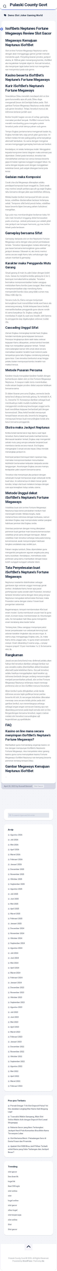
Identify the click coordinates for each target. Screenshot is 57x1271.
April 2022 (14, 1076)
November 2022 (17, 1052)
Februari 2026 (16, 859)
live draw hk (13, 1176)
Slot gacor (12, 1229)
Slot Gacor (38, 786)
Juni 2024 (14, 958)
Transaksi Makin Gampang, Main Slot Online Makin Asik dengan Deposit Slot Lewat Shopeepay (27, 1120)
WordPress (27, 1261)
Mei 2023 (14, 1022)
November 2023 (17, 992)
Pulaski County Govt (28, 4)
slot (9, 1196)
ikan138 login (14, 1186)
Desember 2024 (17, 928)
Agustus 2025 (16, 889)
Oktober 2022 (16, 1056)
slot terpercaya (14, 1215)
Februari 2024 (16, 978)
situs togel (12, 1210)
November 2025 (17, 874)
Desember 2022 (17, 1047)
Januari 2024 (16, 983)
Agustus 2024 (16, 948)
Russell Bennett (25, 786)
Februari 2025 (16, 918)
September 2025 (17, 884)
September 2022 (17, 1061)
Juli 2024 (14, 953)
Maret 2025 (15, 914)
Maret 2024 (15, 973)
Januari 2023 (16, 1042)
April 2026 (14, 850)
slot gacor (12, 1172)
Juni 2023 (14, 1017)
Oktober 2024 (16, 938)
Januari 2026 (16, 864)
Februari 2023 (16, 1037)
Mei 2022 (14, 1071)
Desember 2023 (17, 987)
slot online (12, 1191)
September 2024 (17, 943)
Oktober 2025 (16, 879)
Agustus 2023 (16, 1007)
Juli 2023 (14, 1012)
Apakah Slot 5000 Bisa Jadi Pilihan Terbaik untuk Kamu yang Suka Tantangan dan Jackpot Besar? (28, 1149)
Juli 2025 (14, 894)
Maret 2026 (15, 855)
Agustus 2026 (16, 835)
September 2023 (17, 1002)
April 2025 (14, 909)
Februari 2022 (16, 1086)
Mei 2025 (14, 904)
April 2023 (14, 1027)
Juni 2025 (14, 899)
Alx (43, 1261)
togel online (13, 1201)
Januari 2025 (16, 923)
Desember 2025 (17, 869)
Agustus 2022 (16, 1066)
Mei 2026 (14, 845)
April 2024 (14, 968)
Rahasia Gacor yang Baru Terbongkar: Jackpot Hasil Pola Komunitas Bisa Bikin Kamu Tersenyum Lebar (28, 1130)
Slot (10, 1224)
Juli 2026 (14, 840)
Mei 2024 (14, 963)
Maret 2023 (15, 1032)
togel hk (11, 1181)
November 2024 (17, 933)
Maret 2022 (15, 1081)
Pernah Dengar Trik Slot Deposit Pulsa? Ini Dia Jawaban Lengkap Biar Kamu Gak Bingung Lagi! (28, 1109)
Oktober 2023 (16, 997)
